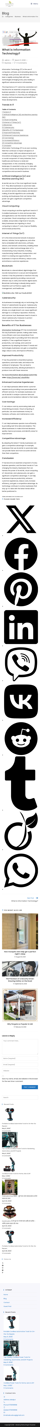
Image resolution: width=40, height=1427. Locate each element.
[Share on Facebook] (21, 570)
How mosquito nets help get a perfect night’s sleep (20, 953)
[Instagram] (2, 1268)
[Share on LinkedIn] (21, 646)
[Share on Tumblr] (21, 810)
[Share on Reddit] (21, 755)
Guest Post (7, 1306)
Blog (5, 1299)
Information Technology (14, 496)
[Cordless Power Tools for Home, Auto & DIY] (9, 1165)
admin (7, 60)
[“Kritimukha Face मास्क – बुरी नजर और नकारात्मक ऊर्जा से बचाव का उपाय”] (9, 1187)
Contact (7, 1302)
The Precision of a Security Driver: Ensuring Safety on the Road (20, 980)
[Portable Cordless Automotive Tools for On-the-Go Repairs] (9, 1115)
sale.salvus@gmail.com (16, 1415)
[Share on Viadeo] (21, 850)
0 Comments (22, 63)
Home (6, 1295)
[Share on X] (21, 536)
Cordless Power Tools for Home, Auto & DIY (16, 1174)
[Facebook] (2, 1265)
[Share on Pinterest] (21, 606)
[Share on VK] (21, 720)
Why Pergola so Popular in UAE (20, 1024)
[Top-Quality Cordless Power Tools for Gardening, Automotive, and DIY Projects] (9, 1140)
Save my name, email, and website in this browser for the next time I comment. (20, 1080)
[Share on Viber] (21, 681)
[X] (2, 1263)
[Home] (2, 17)
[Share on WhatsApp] (21, 889)
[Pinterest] (2, 1273)
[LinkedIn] (2, 1270)
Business (8, 63)
